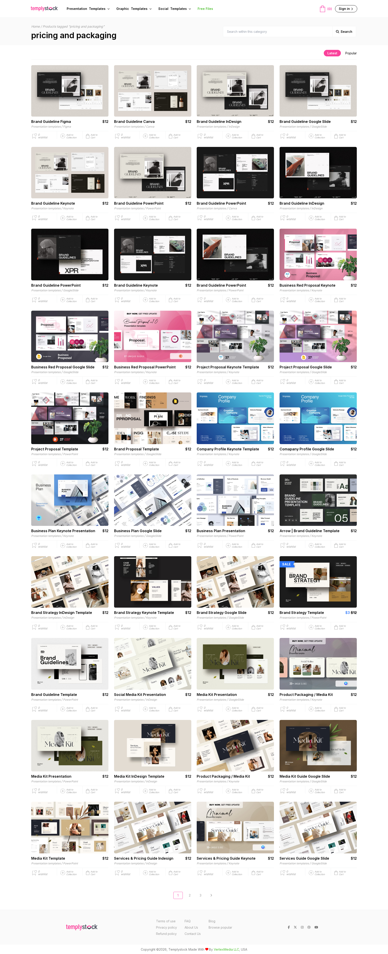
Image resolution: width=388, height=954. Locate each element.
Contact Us (193, 934)
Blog (212, 921)
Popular (351, 53)
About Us (191, 927)
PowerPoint (153, 208)
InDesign (234, 126)
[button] (97, 136)
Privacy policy (166, 927)
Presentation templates (46, 126)
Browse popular (220, 927)
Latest (332, 53)
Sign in (345, 9)
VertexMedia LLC (226, 949)
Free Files (205, 9)
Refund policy (166, 934)
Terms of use (166, 921)
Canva (150, 126)
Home (35, 26)
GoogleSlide (319, 126)
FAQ (188, 921)
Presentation (86, 9)
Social (172, 9)
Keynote (68, 208)
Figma (67, 126)
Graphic (132, 9)
